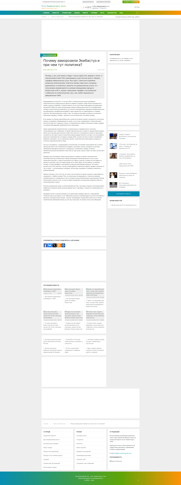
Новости (55, 13)
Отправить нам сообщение (85, 463)
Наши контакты (88, 2)
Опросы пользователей (50, 451)
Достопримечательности (51, 439)
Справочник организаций (51, 463)
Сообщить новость (124, 194)
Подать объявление (131, 2)
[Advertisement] (90, 35)
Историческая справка (50, 443)
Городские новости (49, 435)
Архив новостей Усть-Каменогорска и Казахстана (125, 205)
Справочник (66, 13)
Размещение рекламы (84, 455)
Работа (85, 13)
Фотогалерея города (50, 467)
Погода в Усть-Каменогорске (52, 455)
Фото (102, 13)
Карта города (47, 447)
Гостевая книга (81, 435)
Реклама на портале (103, 2)
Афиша (77, 13)
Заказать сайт (81, 459)
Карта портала (81, 447)
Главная (46, 13)
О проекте (80, 439)
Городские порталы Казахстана (53, 2)
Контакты (80, 443)
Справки (94, 13)
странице (51, 105)
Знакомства (112, 13)
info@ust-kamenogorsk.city (122, 453)
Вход (138, 7)
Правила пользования (84, 451)
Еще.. (121, 13)
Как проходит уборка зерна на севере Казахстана (72, 300)
